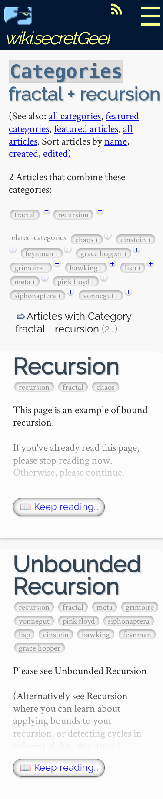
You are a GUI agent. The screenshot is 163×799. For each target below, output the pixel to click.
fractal (24, 215)
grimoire (30, 268)
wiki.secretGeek (59, 38)
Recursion (66, 366)
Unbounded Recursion (77, 575)
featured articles (86, 128)
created (23, 153)
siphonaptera (37, 295)
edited (55, 153)
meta (24, 281)
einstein (135, 239)
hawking (86, 268)
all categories (75, 115)
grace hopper (103, 253)
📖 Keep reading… (59, 506)
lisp (133, 268)
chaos (86, 239)
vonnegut (101, 295)
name (115, 141)
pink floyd (75, 281)
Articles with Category (73, 322)
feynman (41, 253)
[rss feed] (116, 9)
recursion (73, 215)
